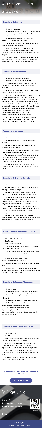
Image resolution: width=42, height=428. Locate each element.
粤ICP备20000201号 (28, 425)
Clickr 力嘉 (19, 425)
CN (28, 3)
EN (32, 3)
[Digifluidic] (11, 4)
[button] (38, 4)
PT (32, 5)
